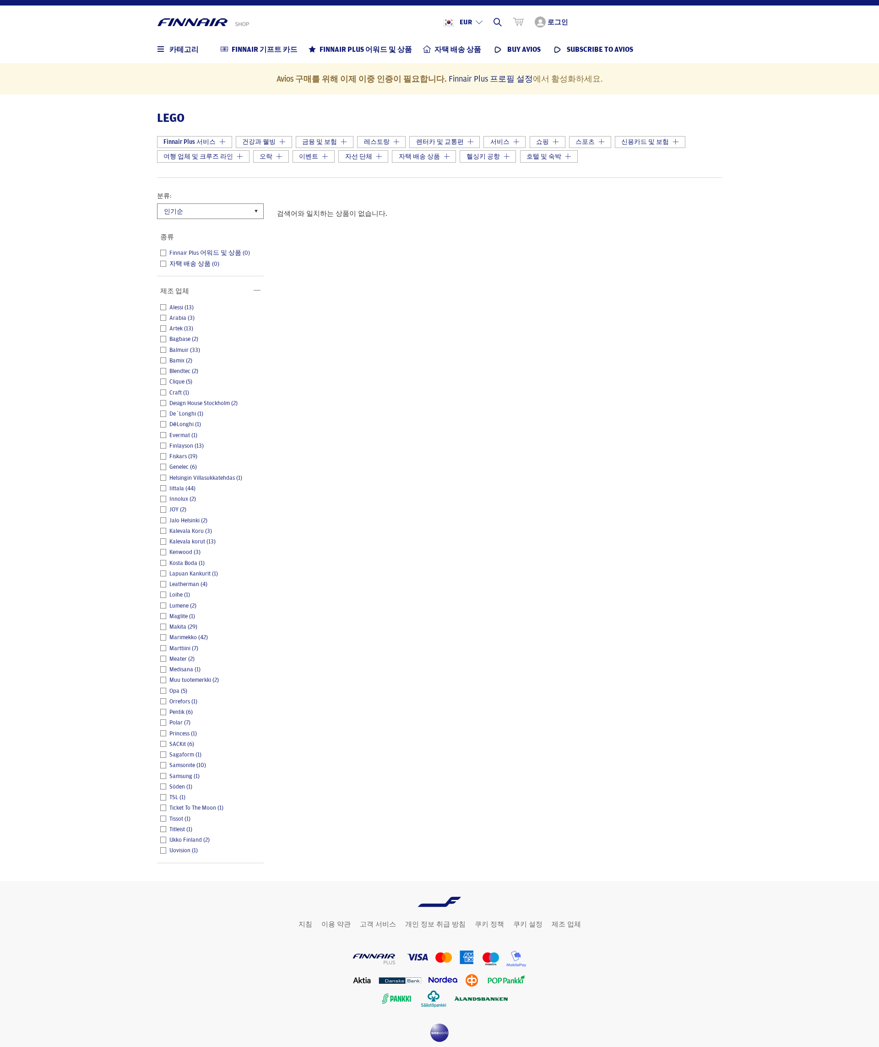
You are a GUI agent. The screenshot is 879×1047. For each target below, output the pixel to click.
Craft (179, 392)
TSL (177, 797)
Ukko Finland (189, 840)
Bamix (180, 360)
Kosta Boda (187, 563)
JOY (177, 509)
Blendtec (183, 371)
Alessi (181, 307)
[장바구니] (518, 22)
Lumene (182, 606)
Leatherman (188, 584)
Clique (180, 381)
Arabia (182, 318)
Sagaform (185, 754)
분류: (164, 195)
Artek (181, 328)
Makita (183, 627)
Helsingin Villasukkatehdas (205, 478)
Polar (179, 722)
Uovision (183, 850)
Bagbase (183, 339)
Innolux (182, 499)
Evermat (183, 435)
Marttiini (183, 648)
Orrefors (183, 701)
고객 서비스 (378, 924)
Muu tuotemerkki (194, 680)
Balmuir (184, 350)
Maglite (182, 616)
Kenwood (185, 552)
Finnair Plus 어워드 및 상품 (209, 253)
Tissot (179, 819)
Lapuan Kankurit (193, 573)
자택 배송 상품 (194, 264)
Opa (178, 691)
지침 (305, 924)
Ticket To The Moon (196, 808)
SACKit (181, 744)
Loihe (179, 595)
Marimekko (188, 637)
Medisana (185, 669)
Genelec (183, 467)
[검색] (497, 22)
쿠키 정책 (489, 924)
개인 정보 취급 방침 (435, 924)
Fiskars (183, 456)
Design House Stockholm (203, 403)
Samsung (184, 776)
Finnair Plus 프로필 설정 (491, 78)
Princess (183, 733)
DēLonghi (185, 424)
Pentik (181, 712)
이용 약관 (336, 924)
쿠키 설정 (528, 924)
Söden (180, 787)
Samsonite (187, 765)
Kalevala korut (192, 541)
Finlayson (186, 446)
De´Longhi (186, 414)
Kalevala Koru (190, 531)
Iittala (182, 488)
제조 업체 (566, 924)
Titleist (180, 829)
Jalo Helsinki (188, 520)
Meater (182, 659)
